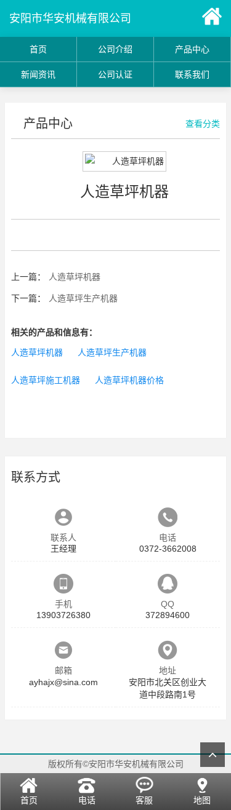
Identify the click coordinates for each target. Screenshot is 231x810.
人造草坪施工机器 (45, 380)
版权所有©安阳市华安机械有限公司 (116, 764)
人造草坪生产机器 (83, 298)
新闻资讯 (38, 74)
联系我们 (192, 74)
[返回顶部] (212, 754)
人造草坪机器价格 (129, 380)
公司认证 (115, 74)
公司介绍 (115, 49)
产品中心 (192, 49)
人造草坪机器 (74, 277)
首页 (38, 49)
